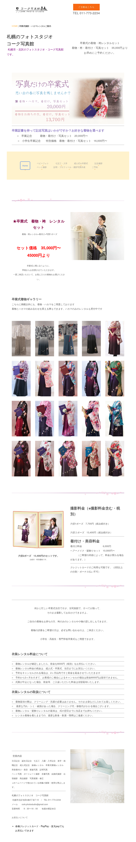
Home (25, 165)
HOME (15, 25)
